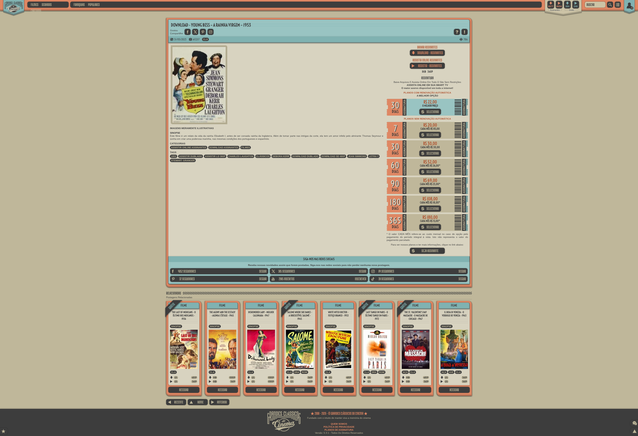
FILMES (34, 4)
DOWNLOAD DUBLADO (305, 156)
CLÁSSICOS (263, 156)
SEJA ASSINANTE (425, 251)
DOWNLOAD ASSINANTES (223, 147)
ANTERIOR (219, 402)
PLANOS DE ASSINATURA (338, 430)
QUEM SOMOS (339, 424)
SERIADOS (47, 4)
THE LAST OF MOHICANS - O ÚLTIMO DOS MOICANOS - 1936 (184, 315)
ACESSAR (183, 390)
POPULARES (94, 4)
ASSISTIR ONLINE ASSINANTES (188, 147)
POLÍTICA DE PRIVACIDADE (338, 427)
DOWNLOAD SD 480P (333, 156)
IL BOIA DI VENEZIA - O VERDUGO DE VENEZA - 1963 (454, 314)
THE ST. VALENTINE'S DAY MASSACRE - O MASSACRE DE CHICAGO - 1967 (415, 315)
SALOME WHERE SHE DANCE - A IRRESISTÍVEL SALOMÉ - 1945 (299, 315)
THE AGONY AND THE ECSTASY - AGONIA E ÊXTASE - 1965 (222, 314)
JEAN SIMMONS (357, 156)
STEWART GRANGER (183, 160)
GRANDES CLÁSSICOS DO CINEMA (10, 4)
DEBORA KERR (280, 156)
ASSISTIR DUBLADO (190, 156)
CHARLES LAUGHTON (240, 156)
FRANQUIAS (79, 4)
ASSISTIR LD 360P (215, 156)
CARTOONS (36, 10)
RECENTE (175, 402)
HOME (196, 402)
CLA (205, 39)
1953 (173, 156)
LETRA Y (374, 156)
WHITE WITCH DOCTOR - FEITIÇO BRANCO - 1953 (338, 314)
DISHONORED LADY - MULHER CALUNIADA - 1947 (261, 314)
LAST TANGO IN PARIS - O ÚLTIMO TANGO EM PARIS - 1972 (377, 315)
